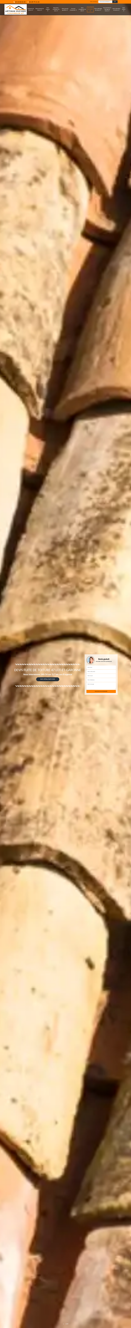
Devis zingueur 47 (48, 9)
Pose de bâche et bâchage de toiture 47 (107, 9)
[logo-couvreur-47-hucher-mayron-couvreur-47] (15, 9)
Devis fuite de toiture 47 (90, 9)
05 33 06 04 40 (20, 2)
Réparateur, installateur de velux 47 (56, 9)
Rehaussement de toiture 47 (39, 9)
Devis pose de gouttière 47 (65, 9)
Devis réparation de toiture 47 (116, 9)
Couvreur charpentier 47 (73, 9)
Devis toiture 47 (123, 9)
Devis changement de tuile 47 (82, 9)
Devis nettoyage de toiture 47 (98, 9)
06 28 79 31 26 (34, 2)
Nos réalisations (47, 679)
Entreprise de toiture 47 (31, 9)
